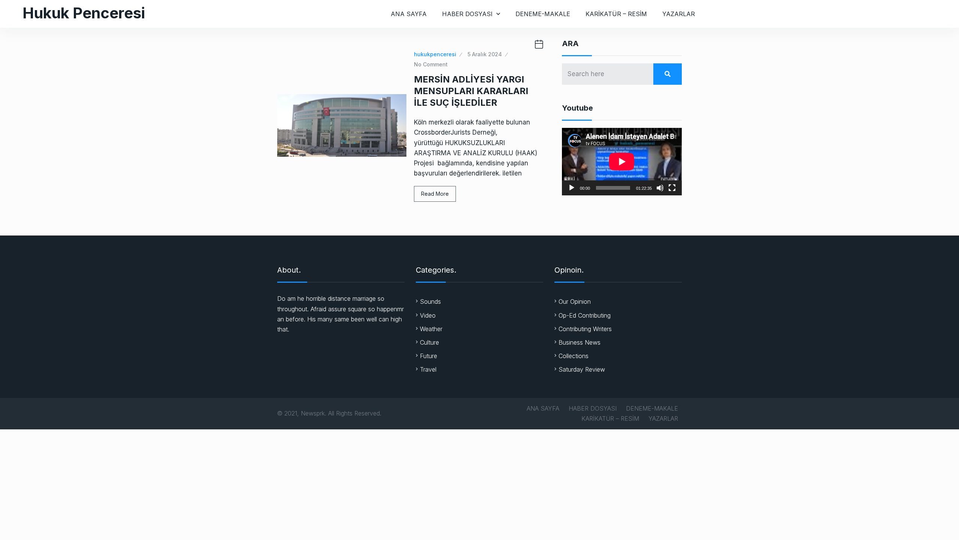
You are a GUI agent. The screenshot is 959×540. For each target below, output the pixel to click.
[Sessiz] (660, 188)
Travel (428, 369)
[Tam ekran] (672, 188)
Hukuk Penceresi (83, 13)
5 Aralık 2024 (485, 54)
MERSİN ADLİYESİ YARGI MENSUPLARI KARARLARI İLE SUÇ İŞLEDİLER (471, 91)
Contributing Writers (585, 329)
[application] (622, 161)
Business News (579, 342)
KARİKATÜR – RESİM (616, 14)
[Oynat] (571, 188)
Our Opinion (575, 301)
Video (428, 315)
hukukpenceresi (435, 54)
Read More (435, 193)
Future (428, 356)
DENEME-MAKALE (542, 14)
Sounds (430, 301)
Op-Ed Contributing (585, 315)
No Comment (431, 64)
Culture (429, 342)
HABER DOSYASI (467, 14)
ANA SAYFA (409, 14)
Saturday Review (582, 369)
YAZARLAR (678, 14)
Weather (431, 329)
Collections (574, 356)
